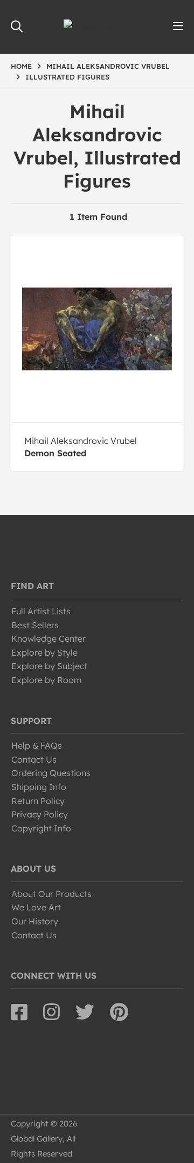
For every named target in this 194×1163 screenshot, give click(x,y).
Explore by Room (46, 679)
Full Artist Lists (41, 611)
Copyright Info (41, 828)
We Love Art (36, 907)
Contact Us (34, 759)
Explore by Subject (49, 666)
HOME (21, 66)
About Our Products (51, 893)
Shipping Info (38, 786)
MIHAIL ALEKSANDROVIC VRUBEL (108, 66)
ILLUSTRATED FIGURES (67, 77)
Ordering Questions (51, 772)
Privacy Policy (39, 814)
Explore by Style (44, 652)
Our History (34, 921)
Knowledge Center (48, 638)
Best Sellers (35, 625)
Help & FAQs (36, 745)
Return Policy (38, 800)
